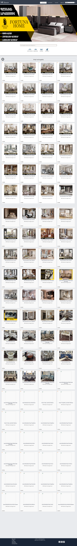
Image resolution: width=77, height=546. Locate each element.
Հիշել (62, 2)
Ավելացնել (14, 542)
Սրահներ (13, 541)
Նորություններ (14, 543)
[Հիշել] (2, 62)
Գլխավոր (13, 539)
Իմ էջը (13, 540)
